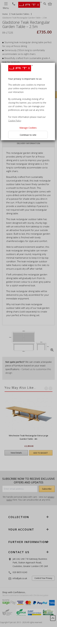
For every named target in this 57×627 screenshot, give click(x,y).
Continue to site (28, 134)
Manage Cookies (27, 127)
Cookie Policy (14, 120)
